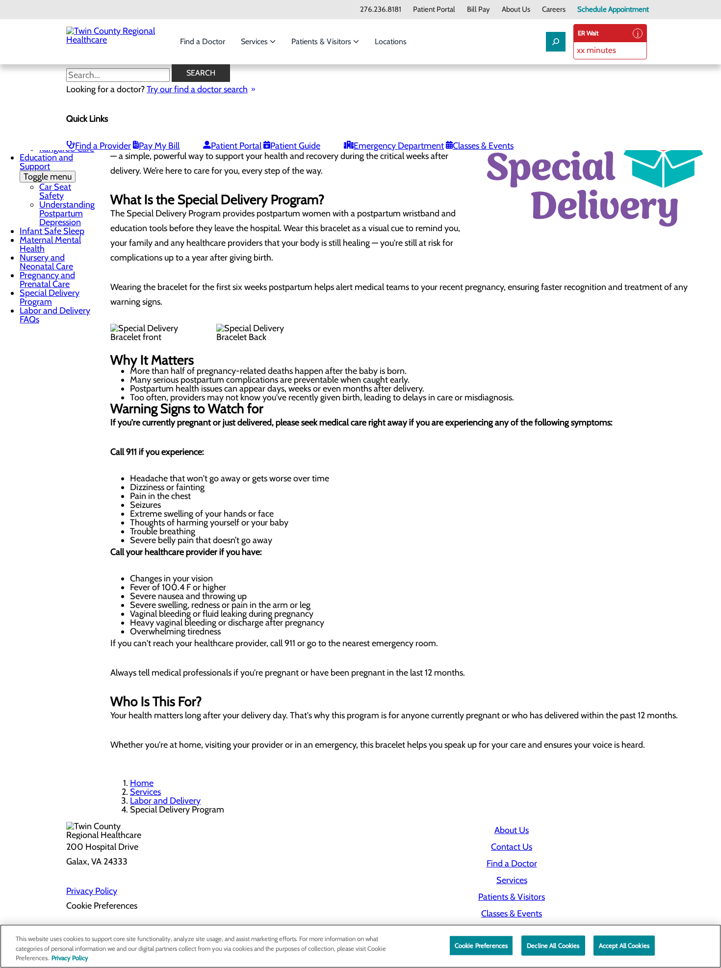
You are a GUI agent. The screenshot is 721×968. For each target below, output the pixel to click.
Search (200, 73)
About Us (516, 9)
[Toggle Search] (556, 42)
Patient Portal (434, 9)
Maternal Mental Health (50, 244)
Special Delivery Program (49, 297)
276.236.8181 (380, 9)
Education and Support (46, 167)
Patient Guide (295, 145)
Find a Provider (103, 145)
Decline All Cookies (553, 945)
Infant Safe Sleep (52, 231)
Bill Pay (478, 9)
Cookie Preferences (481, 945)
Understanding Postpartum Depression (67, 213)
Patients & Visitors (322, 41)
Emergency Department (399, 145)
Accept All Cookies (624, 945)
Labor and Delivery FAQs (55, 315)
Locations (391, 41)
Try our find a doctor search (197, 89)
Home (142, 783)
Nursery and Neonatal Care (46, 262)
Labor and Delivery (165, 800)
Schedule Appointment (613, 9)
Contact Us (511, 846)
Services (255, 41)
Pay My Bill (159, 145)
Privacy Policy (91, 891)
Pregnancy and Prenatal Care (47, 279)
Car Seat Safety (55, 191)
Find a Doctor (202, 41)
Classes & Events (483, 145)
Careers (554, 9)
